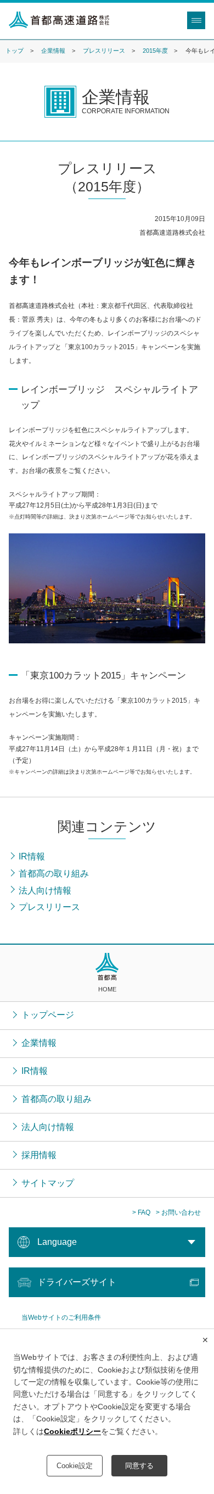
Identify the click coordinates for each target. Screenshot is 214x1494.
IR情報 (34, 1071)
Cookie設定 (75, 1466)
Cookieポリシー (72, 1431)
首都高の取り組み (56, 1099)
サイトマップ (47, 1183)
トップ (14, 50)
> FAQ (141, 1212)
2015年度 (155, 50)
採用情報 (39, 1155)
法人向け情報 (47, 1127)
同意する (139, 1466)
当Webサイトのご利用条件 (61, 1317)
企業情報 (53, 50)
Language (57, 1242)
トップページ (47, 1014)
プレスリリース (104, 50)
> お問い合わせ (178, 1212)
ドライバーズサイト (76, 1282)
